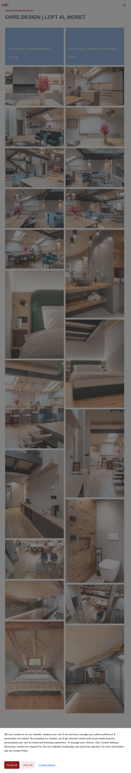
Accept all (12, 765)
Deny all (28, 765)
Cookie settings (47, 765)
